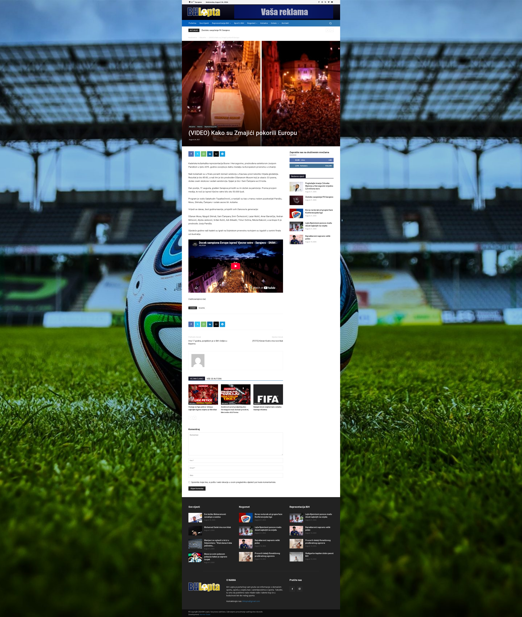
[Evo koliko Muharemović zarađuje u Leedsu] (195, 517)
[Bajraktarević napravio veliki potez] (296, 239)
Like (330, 160)
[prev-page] (190, 417)
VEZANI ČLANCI (196, 379)
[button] (330, 23)
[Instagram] (322, 2)
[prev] (327, 30)
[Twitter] (325, 2)
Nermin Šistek (205, 614)
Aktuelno (202, 37)
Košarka (199, 127)
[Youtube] (332, 2)
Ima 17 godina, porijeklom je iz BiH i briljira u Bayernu (207, 342)
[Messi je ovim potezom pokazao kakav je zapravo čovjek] (195, 557)
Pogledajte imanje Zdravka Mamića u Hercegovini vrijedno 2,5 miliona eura (235, 30)
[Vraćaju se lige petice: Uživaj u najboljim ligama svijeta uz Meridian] (203, 394)
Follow (328, 166)
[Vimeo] (328, 2)
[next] (332, 30)
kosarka (202, 308)
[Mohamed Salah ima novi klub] (195, 530)
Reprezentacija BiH (211, 127)
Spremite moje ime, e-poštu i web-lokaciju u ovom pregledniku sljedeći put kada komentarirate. (233, 482)
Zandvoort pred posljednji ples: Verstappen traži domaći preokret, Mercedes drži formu (235, 409)
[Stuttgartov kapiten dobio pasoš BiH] (296, 556)
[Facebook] (319, 2)
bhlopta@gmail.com (251, 601)
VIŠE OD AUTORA (214, 379)
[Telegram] (222, 154)
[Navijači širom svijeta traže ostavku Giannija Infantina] (268, 394)
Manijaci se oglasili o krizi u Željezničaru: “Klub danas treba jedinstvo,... (218, 543)
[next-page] (194, 417)
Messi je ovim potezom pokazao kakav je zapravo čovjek (215, 557)
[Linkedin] (210, 154)
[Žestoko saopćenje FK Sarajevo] (296, 200)
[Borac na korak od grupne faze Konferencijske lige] (296, 213)
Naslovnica (192, 37)
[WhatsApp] (203, 154)
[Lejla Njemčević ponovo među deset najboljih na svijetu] (296, 226)
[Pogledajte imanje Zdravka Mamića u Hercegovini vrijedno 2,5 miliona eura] (296, 186)
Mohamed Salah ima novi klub (217, 527)
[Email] (216, 154)
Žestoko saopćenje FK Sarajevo (319, 197)
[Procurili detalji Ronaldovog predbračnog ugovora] (246, 556)
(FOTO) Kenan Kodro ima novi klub (267, 341)
